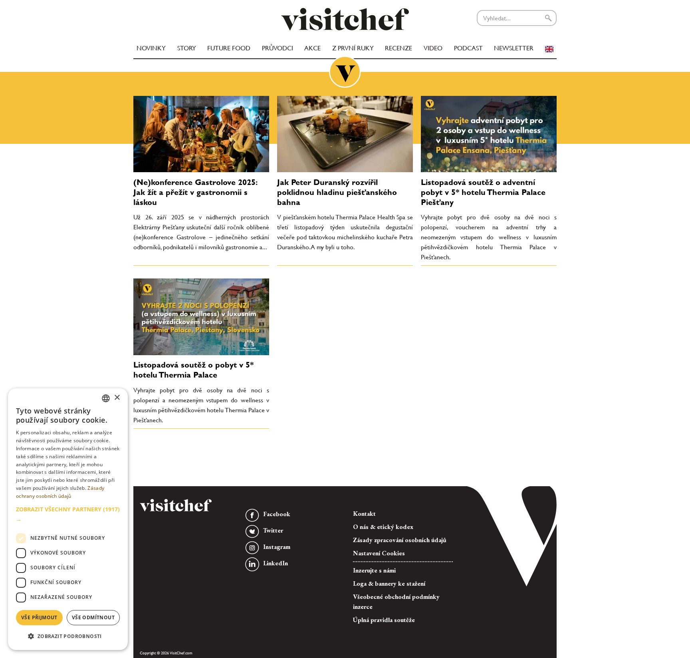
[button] (68, 514)
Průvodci (277, 48)
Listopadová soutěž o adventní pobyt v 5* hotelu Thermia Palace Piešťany (483, 192)
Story (186, 48)
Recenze (398, 48)
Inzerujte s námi (374, 570)
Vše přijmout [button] (39, 617)
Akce (312, 48)
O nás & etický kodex (383, 527)
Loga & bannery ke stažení (389, 583)
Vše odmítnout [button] (93, 617)
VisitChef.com (345, 19)
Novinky (151, 48)
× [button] (117, 398)
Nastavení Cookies (379, 553)
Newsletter (513, 48)
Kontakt (364, 513)
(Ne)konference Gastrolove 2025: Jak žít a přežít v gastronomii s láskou (195, 192)
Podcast (468, 48)
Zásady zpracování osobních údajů (399, 540)
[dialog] (68, 519)
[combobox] (106, 398)
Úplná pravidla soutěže (384, 620)
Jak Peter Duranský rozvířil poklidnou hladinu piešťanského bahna (337, 192)
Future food (228, 48)
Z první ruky (353, 48)
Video (433, 48)
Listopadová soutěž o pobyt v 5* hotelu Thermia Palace (193, 370)
